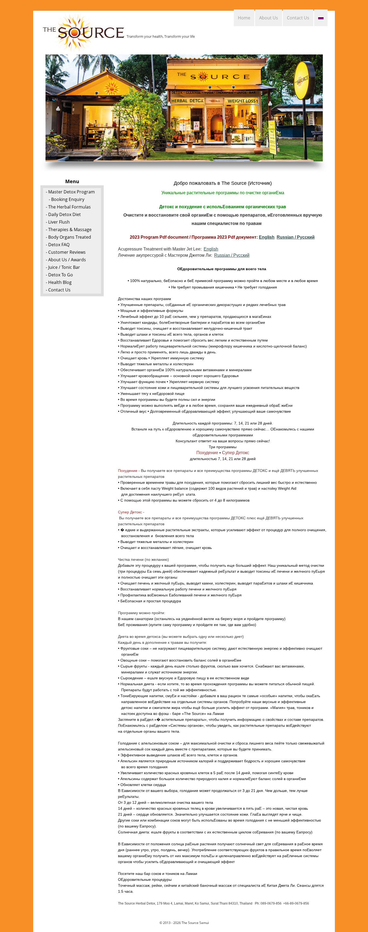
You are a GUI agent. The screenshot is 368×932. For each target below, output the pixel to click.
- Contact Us (58, 290)
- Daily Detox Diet (63, 214)
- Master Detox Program (70, 192)
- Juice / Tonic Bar (63, 267)
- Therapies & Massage (69, 229)
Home (244, 18)
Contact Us (298, 18)
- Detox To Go (59, 275)
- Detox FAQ (58, 245)
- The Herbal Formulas (68, 207)
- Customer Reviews (66, 252)
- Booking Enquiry (66, 199)
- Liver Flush (58, 222)
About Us (268, 18)
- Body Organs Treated (68, 237)
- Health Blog (59, 282)
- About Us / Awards (66, 260)
